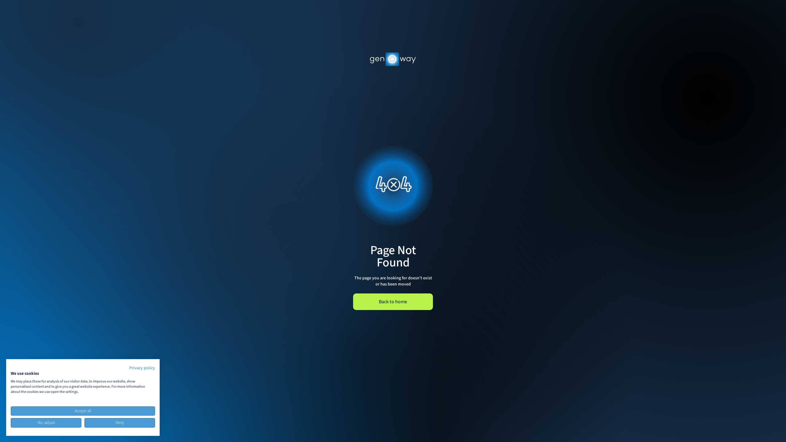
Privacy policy (142, 368)
